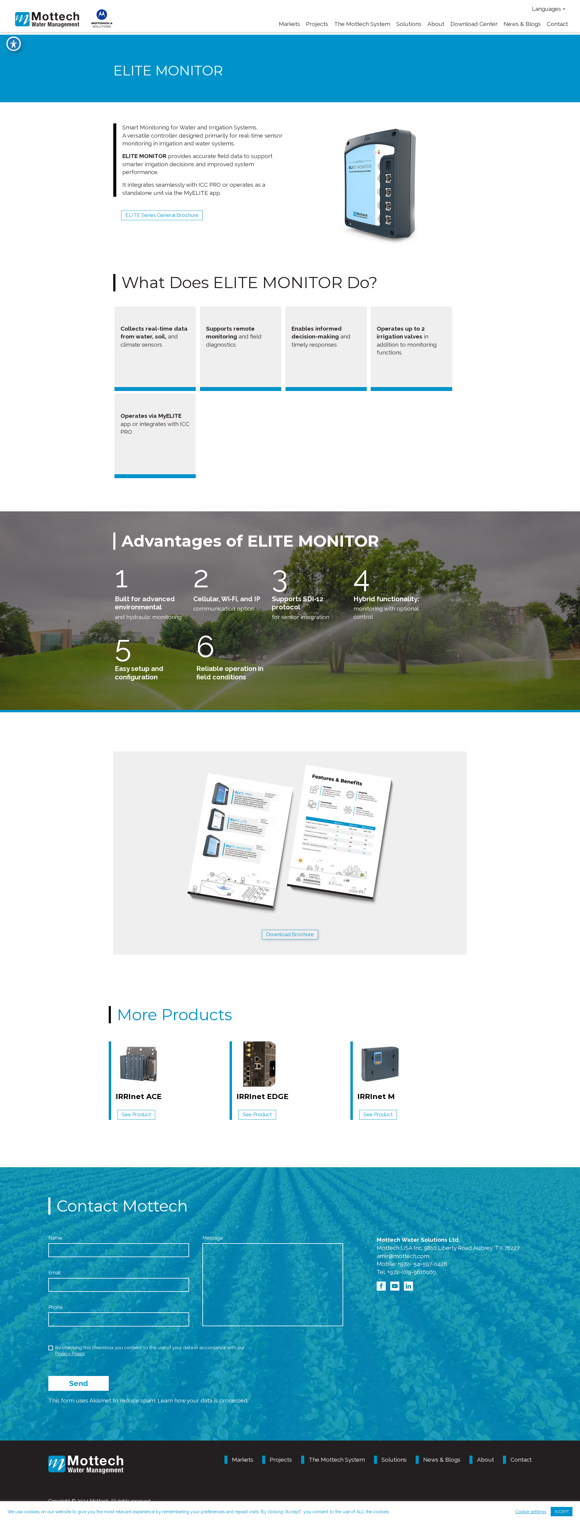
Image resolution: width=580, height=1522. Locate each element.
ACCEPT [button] (561, 1511)
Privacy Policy (70, 1353)
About (435, 24)
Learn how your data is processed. (203, 1400)
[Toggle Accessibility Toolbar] (13, 44)
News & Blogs (522, 24)
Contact (557, 24)
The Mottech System (362, 24)
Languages (546, 8)
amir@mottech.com (403, 1256)
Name (55, 1238)
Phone (55, 1307)
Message (212, 1238)
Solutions (408, 24)
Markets (242, 1459)
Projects (317, 24)
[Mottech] (47, 19)
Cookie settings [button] (530, 1511)
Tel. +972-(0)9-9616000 (406, 1272)
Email (54, 1273)
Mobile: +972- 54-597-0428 (412, 1263)
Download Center (474, 24)
